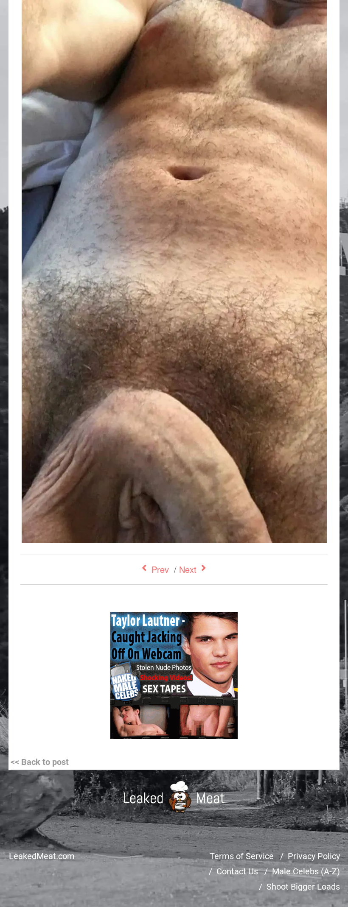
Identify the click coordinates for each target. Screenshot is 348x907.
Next (188, 569)
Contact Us (237, 871)
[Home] (174, 797)
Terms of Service (242, 856)
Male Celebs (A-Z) (306, 871)
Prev (160, 569)
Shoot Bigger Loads (303, 887)
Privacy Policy (314, 856)
